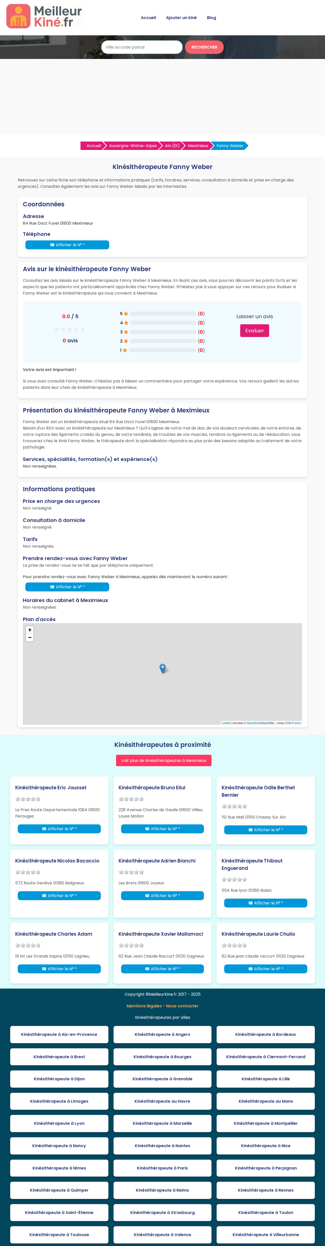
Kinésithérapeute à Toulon (265, 1213)
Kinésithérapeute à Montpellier (266, 1123)
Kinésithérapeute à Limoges (59, 1101)
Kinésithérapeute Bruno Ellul (152, 787)
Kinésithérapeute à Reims (162, 1190)
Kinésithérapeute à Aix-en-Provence (59, 1034)
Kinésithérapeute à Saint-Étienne (59, 1213)
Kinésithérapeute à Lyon (59, 1123)
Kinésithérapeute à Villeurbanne (266, 1235)
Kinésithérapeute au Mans (266, 1101)
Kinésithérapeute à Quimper (59, 1190)
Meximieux (198, 146)
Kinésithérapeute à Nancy (59, 1146)
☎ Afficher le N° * (67, 245)
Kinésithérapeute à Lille (266, 1079)
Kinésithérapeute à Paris (162, 1168)
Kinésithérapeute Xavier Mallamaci (161, 934)
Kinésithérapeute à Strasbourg (162, 1213)
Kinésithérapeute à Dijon (59, 1079)
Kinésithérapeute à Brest (59, 1057)
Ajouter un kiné (181, 18)
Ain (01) (172, 146)
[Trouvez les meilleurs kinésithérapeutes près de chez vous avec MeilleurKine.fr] (46, 27)
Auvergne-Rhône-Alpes (133, 146)
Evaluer (254, 330)
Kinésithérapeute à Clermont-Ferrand (265, 1057)
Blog (211, 18)
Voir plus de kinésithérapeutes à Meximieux (163, 760)
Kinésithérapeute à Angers (162, 1034)
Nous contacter (182, 1006)
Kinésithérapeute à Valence (162, 1235)
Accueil (148, 18)
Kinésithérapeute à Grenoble (162, 1079)
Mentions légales (144, 1006)
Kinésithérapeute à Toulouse (59, 1235)
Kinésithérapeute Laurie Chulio (258, 934)
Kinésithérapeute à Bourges (162, 1057)
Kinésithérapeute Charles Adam (53, 934)
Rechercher (204, 47)
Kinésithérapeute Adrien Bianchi (157, 860)
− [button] (29, 637)
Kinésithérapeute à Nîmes (59, 1168)
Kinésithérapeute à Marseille (162, 1123)
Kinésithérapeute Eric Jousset (51, 787)
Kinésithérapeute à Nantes (162, 1146)
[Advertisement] (162, 97)
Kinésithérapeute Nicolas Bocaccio (57, 860)
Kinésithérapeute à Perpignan (266, 1168)
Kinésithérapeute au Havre (162, 1101)
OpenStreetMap (256, 723)
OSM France (293, 723)
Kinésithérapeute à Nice (265, 1146)
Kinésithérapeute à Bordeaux (265, 1034)
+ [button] (29, 630)
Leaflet (226, 723)
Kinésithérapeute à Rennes (266, 1190)
